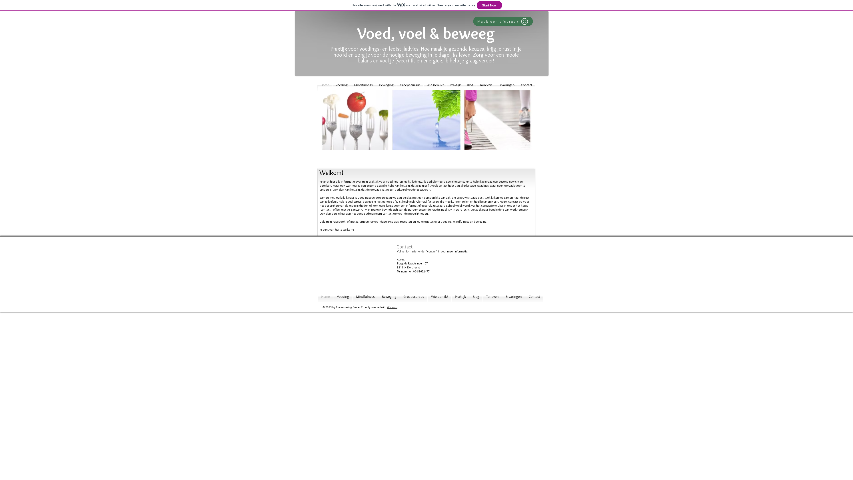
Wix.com (392, 307)
